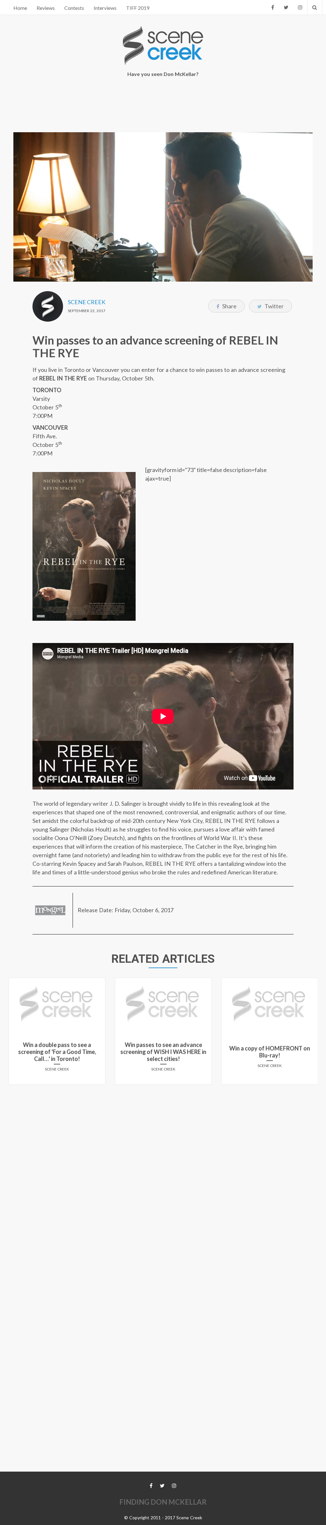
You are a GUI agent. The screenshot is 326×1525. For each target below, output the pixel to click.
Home (20, 8)
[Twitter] (286, 7)
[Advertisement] (163, 105)
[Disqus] (163, 1169)
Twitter (274, 306)
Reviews (46, 8)
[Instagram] (300, 7)
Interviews (105, 8)
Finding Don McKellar (163, 1502)
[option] (57, 1034)
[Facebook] (272, 7)
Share (229, 306)
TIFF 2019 (137, 8)
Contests (74, 8)
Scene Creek (86, 301)
